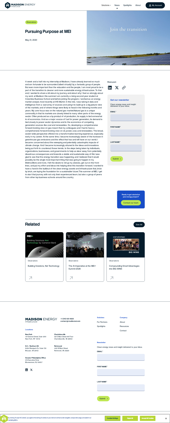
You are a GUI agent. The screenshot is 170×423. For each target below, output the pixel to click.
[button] (106, 5)
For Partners (102, 322)
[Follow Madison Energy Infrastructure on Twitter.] (31, 370)
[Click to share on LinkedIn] (109, 87)
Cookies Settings (112, 418)
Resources (124, 326)
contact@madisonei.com (70, 321)
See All (139, 225)
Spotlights (127, 5)
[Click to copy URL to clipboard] (123, 87)
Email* (113, 112)
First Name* (115, 127)
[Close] (166, 418)
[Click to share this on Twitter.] (116, 87)
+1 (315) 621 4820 (67, 319)
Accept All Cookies (148, 418)
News (117, 5)
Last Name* (115, 142)
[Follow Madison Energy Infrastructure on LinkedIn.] (26, 370)
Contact (123, 331)
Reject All (130, 418)
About (138, 5)
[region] (85, 418)
